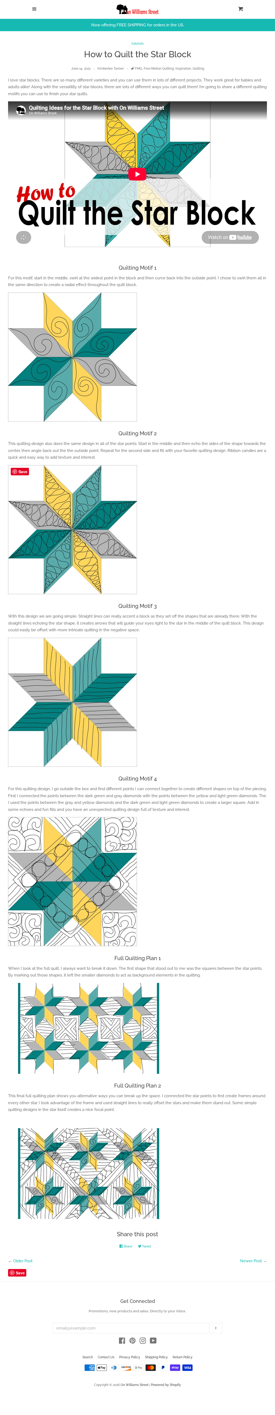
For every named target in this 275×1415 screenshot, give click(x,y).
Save (20, 1272)
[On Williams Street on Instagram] (143, 1341)
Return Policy (183, 1357)
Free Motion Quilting (159, 68)
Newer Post (251, 1261)
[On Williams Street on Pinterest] (132, 1341)
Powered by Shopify (166, 1385)
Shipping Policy (156, 1357)
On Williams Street (135, 1385)
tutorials (138, 43)
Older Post (22, 1261)
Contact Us (106, 1357)
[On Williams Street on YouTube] (153, 1341)
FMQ (138, 68)
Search (87, 1357)
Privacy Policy (129, 1357)
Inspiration (183, 68)
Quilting (198, 68)
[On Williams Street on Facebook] (122, 1341)
